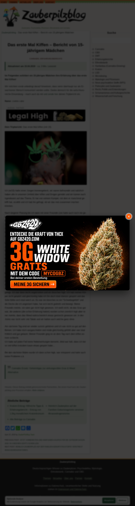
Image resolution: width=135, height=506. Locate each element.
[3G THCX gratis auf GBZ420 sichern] (67, 253)
